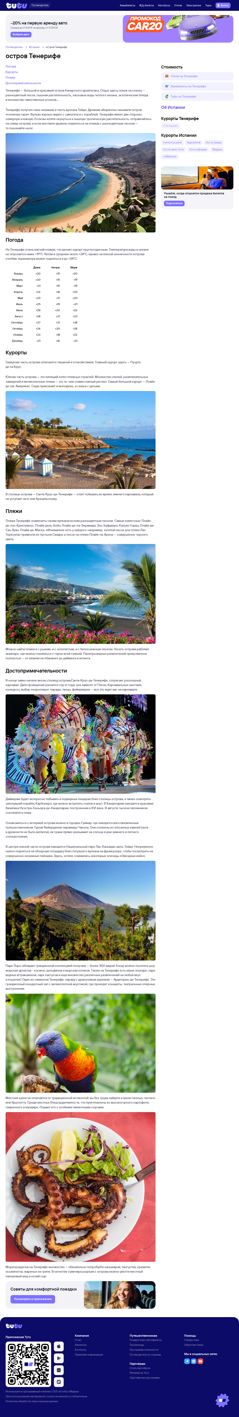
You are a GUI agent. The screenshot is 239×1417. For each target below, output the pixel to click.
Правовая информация (89, 1354)
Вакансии (81, 1344)
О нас (78, 1340)
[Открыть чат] (222, 1400)
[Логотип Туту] (17, 5)
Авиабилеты (127, 5)
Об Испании (173, 107)
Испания (34, 47)
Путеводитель (14, 47)
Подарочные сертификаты (146, 1340)
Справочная (191, 1340)
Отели (178, 5)
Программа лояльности (144, 1349)
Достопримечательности (23, 83)
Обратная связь (193, 1344)
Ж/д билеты (146, 5)
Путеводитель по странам (145, 1354)
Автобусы (164, 5)
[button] (197, 76)
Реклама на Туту (139, 1372)
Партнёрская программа (145, 1377)
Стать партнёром (140, 1368)
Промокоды (137, 1344)
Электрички (193, 5)
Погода (11, 66)
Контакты (80, 1349)
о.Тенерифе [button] (170, 125)
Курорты (12, 72)
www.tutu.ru (64, 1396)
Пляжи (10, 77)
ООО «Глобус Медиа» (65, 1391)
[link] (20, 34)
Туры (208, 5)
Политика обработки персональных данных (32, 1401)
